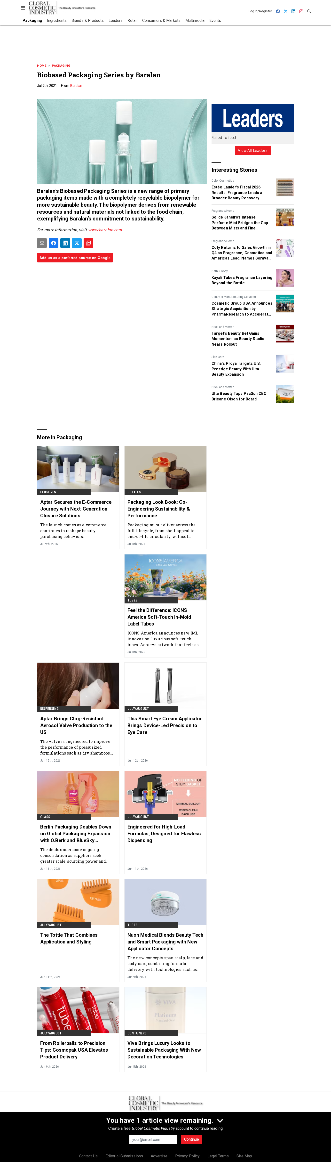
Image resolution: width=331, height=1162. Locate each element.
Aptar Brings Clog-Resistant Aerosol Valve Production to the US (76, 725)
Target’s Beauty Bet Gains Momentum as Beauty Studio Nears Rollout (238, 339)
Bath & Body (220, 271)
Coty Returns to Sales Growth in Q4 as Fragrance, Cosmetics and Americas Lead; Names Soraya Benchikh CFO (242, 253)
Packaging (61, 65)
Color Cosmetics (223, 180)
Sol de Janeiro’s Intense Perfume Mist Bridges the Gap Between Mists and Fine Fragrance (240, 223)
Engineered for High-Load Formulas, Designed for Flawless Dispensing (164, 833)
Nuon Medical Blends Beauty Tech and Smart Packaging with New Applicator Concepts (165, 941)
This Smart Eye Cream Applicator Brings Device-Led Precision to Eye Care (164, 725)
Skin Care (218, 357)
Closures (48, 492)
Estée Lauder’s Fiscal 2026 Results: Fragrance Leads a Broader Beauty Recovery (237, 192)
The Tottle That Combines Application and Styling (69, 938)
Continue (191, 1139)
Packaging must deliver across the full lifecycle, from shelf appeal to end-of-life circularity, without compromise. (161, 530)
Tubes (132, 600)
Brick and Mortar (223, 327)
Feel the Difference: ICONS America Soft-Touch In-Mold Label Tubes (159, 617)
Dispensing (49, 709)
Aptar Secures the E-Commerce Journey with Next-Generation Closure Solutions (75, 509)
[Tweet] (77, 243)
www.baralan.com (105, 229)
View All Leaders (253, 150)
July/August (138, 709)
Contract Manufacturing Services (234, 297)
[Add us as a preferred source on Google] (88, 243)
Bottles (134, 492)
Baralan (76, 86)
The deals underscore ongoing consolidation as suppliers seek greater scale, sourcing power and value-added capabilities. (73, 855)
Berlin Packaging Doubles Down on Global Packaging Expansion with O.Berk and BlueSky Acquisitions (75, 834)
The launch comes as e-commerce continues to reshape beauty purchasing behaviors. (73, 530)
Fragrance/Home (223, 210)
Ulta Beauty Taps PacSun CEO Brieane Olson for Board (239, 396)
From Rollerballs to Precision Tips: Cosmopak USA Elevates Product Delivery (74, 1050)
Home (41, 65)
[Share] (53, 243)
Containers (137, 1033)
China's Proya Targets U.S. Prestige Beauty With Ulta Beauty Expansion (236, 369)
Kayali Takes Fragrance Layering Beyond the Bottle (242, 280)
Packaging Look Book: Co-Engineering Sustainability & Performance (158, 509)
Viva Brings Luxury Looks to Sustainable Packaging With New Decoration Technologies (164, 1050)
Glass (45, 817)
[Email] (42, 243)
